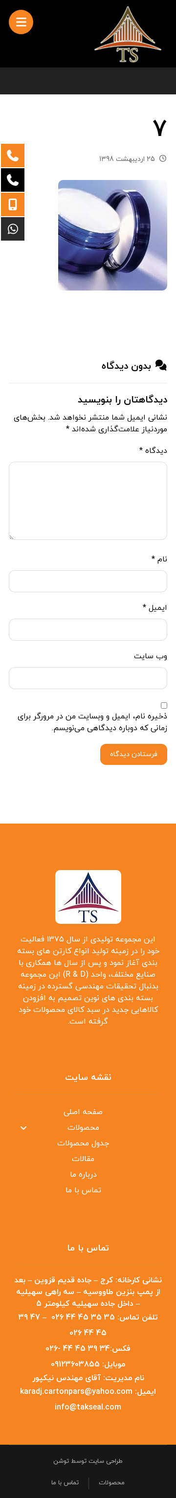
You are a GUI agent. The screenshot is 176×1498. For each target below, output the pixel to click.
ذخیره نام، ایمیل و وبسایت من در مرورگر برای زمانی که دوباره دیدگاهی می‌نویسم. (92, 722)
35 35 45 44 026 (83, 1317)
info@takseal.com (88, 1407)
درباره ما (83, 1174)
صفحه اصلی (83, 1112)
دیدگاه (153, 451)
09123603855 (75, 1364)
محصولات (83, 1127)
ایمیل (155, 608)
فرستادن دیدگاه (133, 754)
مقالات (83, 1159)
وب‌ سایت (150, 656)
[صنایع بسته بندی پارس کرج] (128, 34)
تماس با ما (83, 1190)
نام (159, 559)
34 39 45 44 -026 (77, 1348)
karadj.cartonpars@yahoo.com (76, 1391)
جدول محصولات (83, 1143)
